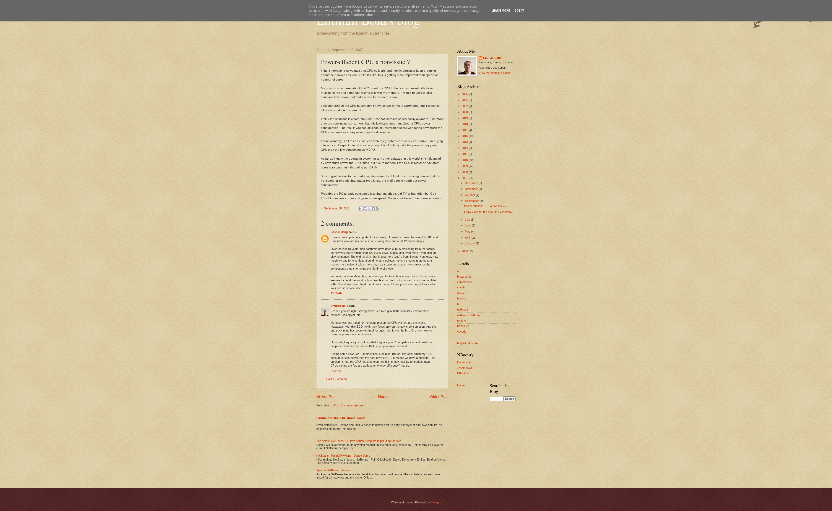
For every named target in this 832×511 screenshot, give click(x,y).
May (468, 231)
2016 (465, 136)
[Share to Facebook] (373, 208)
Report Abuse (467, 343)
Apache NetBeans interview (333, 470)
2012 (465, 148)
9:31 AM (336, 371)
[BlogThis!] (365, 208)
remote (461, 320)
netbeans (463, 309)
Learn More (500, 10)
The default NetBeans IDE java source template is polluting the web (358, 441)
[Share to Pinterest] (377, 208)
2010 (465, 160)
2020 (465, 112)
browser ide (464, 276)
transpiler (463, 326)
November (472, 189)
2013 (465, 142)
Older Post (439, 397)
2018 (465, 124)
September (472, 200)
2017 (465, 130)
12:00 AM (337, 293)
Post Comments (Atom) (349, 405)
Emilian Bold (339, 305)
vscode (461, 331)
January (470, 243)
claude (461, 287)
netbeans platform (468, 315)
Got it (519, 10)
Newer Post (326, 397)
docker (461, 293)
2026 (465, 94)
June (468, 225)
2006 (465, 251)
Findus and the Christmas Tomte (341, 418)
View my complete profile (494, 72)
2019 (465, 118)
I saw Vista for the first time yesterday (488, 211)
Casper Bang (339, 232)
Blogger (435, 502)
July (468, 219)
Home (383, 397)
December (472, 183)
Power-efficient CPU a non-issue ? (485, 206)
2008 (465, 172)
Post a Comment (337, 379)
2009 (465, 166)
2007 (465, 177)
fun (459, 304)
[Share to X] (369, 208)
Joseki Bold (464, 368)
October (470, 195)
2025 (465, 100)
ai (458, 271)
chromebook (465, 282)
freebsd (461, 298)
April (468, 237)
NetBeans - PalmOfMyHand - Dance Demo (343, 455)
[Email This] (361, 208)
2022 (465, 106)
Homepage (464, 362)
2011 (465, 154)
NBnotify (462, 373)
